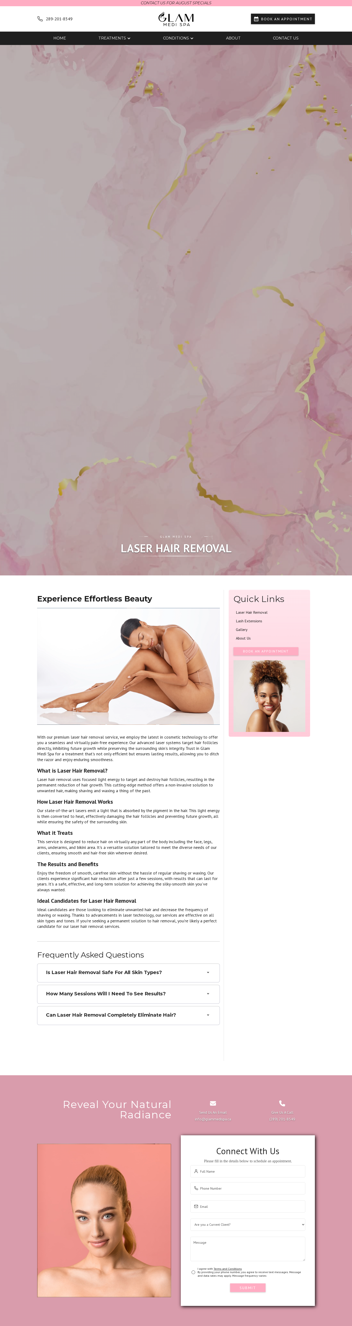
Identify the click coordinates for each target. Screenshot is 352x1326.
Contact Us (286, 38)
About (233, 38)
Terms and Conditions (228, 1268)
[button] (115, 38)
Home (59, 38)
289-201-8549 (59, 19)
